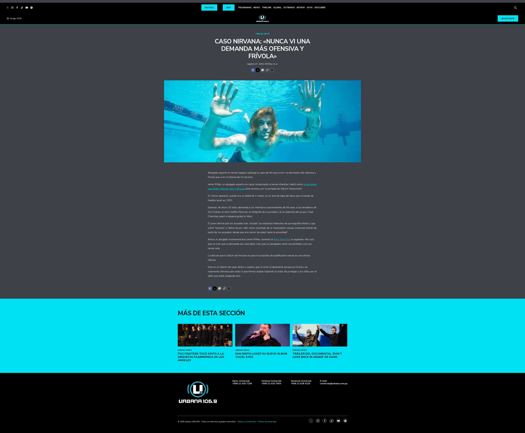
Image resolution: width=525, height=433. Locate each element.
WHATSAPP (508, 18)
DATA (310, 7)
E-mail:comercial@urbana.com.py (333, 382)
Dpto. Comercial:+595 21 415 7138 (242, 382)
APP (228, 7)
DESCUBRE (319, 7)
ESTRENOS (289, 7)
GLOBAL (277, 7)
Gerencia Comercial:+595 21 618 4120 (301, 382)
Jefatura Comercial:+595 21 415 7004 (272, 382)
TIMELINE (266, 7)
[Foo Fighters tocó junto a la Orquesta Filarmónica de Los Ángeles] (205, 335)
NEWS (256, 7)
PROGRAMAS (245, 7)
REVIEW (301, 7)
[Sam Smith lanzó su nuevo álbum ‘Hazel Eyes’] (262, 335)
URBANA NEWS (263, 34)
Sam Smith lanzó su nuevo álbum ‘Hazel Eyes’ (261, 355)
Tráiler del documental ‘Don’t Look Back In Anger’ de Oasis (317, 355)
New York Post (282, 239)
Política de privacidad (267, 421)
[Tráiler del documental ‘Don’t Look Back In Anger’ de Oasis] (320, 335)
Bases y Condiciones (247, 421)
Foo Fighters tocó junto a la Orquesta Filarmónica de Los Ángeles (201, 357)
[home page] (262, 18)
